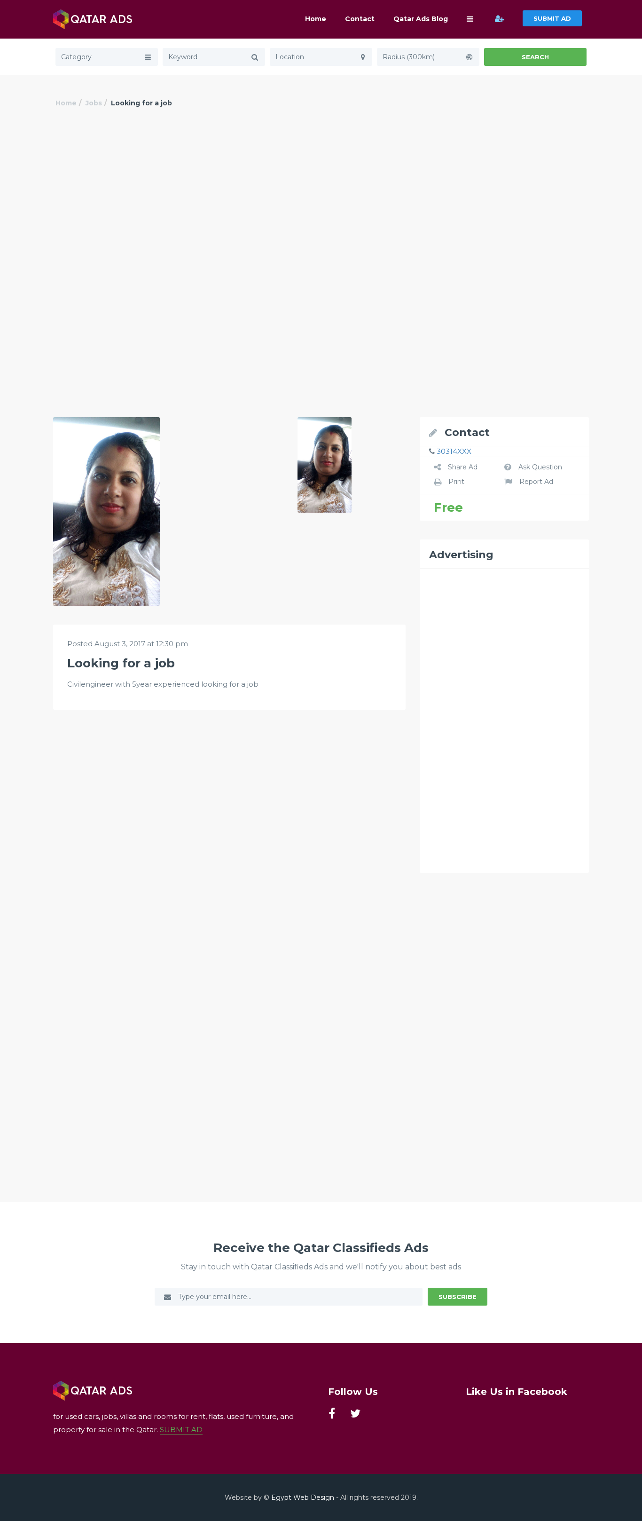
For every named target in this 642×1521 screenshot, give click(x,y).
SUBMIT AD (552, 18)
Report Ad (536, 481)
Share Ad (463, 467)
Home (315, 19)
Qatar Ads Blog (420, 19)
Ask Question (540, 467)
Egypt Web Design (302, 1497)
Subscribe (457, 1296)
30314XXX (454, 451)
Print (456, 481)
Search (535, 57)
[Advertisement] (321, 196)
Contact (360, 19)
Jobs (94, 103)
